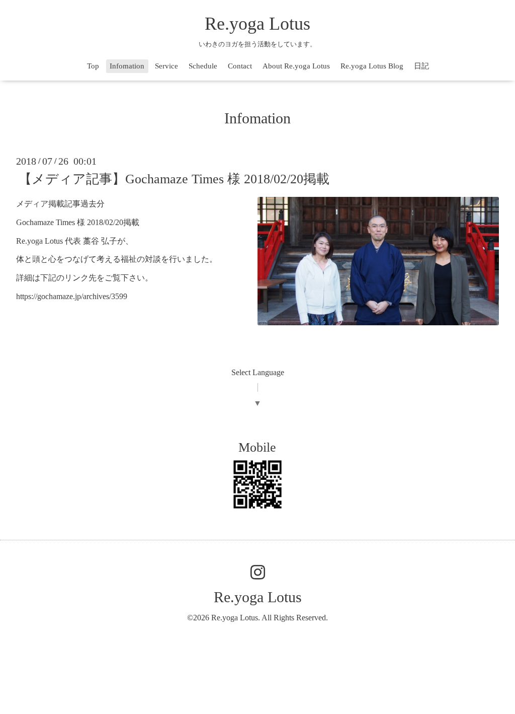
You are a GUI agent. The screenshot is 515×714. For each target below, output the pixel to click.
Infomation (127, 66)
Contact (240, 66)
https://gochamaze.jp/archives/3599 (71, 296)
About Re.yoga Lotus (296, 66)
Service (166, 66)
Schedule (203, 66)
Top (93, 66)
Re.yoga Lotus (257, 24)
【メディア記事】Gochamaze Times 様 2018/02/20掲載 (174, 179)
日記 (421, 66)
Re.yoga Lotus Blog (371, 66)
